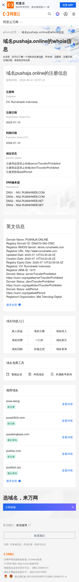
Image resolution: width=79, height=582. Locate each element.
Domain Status (13, 157)
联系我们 (39, 535)
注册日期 (11, 112)
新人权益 (17, 331)
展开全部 (11, 305)
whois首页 (10, 32)
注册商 (10, 92)
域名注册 (39, 331)
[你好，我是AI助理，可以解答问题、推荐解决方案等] (57, 14)
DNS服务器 (13, 182)
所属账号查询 (64, 374)
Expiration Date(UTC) (17, 137)
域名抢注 (61, 340)
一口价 (39, 340)
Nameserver (12, 186)
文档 (6, 544)
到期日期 (11, 133)
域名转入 (61, 331)
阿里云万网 (10, 22)
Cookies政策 (35, 559)
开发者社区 (16, 544)
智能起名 (17, 374)
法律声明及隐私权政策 (15, 559)
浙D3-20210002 (38, 571)
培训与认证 (40, 544)
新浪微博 (21, 525)
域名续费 (17, 340)
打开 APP (68, 5)
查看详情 (67, 404)
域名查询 (61, 349)
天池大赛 (28, 544)
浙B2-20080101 (40, 567)
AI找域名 (39, 374)
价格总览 (39, 349)
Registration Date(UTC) (18, 116)
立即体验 (10, 507)
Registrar (11, 96)
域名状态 (11, 153)
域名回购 (17, 349)
